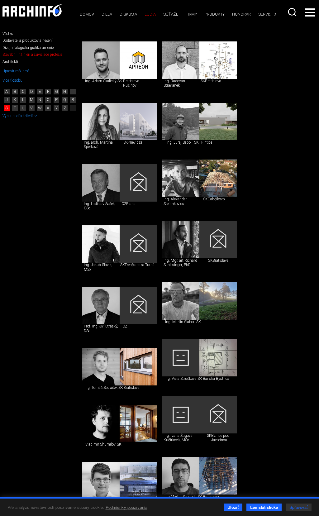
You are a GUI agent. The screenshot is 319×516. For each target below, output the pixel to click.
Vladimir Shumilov (100, 444)
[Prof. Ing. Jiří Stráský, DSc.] (101, 305)
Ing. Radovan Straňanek (174, 83)
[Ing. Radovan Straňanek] (180, 60)
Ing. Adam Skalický (101, 81)
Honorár (241, 14)
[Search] (292, 12)
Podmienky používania (127, 507)
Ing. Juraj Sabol (179, 142)
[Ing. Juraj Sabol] (180, 121)
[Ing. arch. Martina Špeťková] (101, 121)
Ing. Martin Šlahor (179, 322)
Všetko (7, 33)
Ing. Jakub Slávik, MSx (98, 267)
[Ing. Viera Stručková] (180, 357)
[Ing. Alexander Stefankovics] (180, 178)
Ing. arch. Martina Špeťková (98, 144)
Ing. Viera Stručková (180, 378)
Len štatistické (264, 507)
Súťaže (170, 14)
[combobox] (292, 12)
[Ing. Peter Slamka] (101, 480)
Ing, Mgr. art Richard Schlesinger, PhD (180, 262)
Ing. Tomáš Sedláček (100, 387)
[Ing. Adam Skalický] (101, 60)
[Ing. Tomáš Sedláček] (101, 366)
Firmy (191, 14)
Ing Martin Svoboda (180, 496)
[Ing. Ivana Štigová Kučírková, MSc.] (180, 414)
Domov (87, 14)
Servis (264, 14)
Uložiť (233, 507)
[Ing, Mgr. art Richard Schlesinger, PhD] (180, 239)
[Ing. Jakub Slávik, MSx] (101, 244)
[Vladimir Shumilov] (101, 423)
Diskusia (128, 14)
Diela (107, 14)
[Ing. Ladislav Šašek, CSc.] (101, 183)
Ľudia (150, 14)
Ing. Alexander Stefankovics (175, 201)
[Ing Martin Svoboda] (180, 475)
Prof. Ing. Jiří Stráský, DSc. (101, 328)
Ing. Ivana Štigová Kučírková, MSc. (178, 437)
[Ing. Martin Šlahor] (180, 301)
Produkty (214, 14)
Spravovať (298, 507)
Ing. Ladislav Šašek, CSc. (100, 206)
